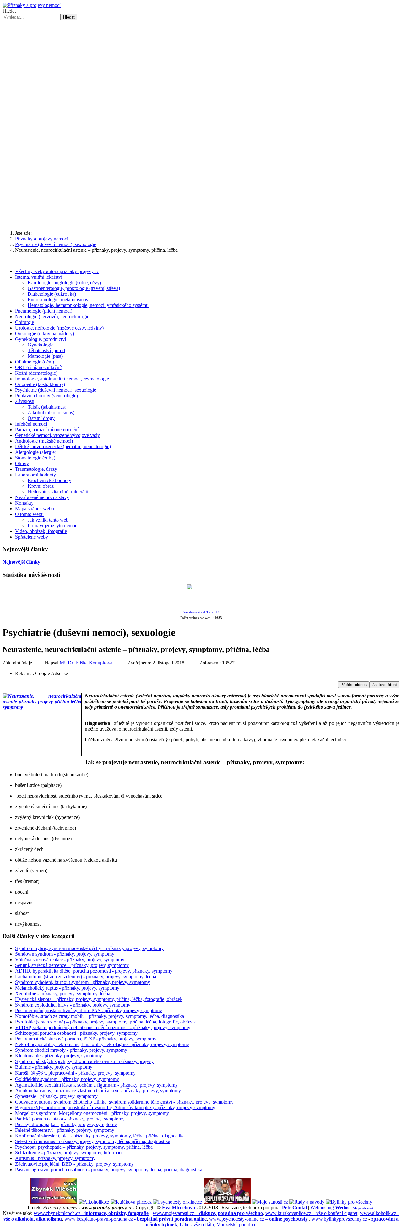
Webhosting (329, 1207)
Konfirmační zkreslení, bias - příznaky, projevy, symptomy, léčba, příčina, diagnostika (100, 1135)
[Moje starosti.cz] (270, 1202)
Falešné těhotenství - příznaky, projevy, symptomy (64, 1130)
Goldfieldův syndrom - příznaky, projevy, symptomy (67, 1079)
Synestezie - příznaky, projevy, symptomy (56, 1096)
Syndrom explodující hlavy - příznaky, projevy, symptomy (72, 1004)
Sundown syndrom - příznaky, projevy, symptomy (64, 954)
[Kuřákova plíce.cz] (131, 1202)
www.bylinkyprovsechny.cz (339, 1219)
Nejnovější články (21, 562)
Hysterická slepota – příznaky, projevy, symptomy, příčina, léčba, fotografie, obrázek (98, 999)
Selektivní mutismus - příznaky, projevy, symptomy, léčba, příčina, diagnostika (92, 1141)
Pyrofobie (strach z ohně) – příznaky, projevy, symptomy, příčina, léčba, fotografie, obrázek (105, 1021)
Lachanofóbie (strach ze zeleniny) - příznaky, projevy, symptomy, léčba (85, 976)
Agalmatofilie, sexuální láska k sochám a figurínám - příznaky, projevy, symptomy (96, 1085)
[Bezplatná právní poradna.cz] (227, 1202)
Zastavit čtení (384, 684)
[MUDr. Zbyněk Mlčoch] (53, 1202)
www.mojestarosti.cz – (208, 1213)
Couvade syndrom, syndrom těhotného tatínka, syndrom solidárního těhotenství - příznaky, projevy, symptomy (124, 1101)
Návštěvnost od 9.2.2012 (201, 612)
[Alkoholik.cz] (94, 1202)
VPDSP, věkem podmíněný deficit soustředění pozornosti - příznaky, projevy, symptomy (102, 1027)
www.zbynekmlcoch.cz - (91, 1213)
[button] (201, 114)
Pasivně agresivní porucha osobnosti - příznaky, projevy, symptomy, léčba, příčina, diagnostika (108, 1169)
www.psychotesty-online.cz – (258, 1219)
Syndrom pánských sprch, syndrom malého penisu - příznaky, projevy (84, 1061)
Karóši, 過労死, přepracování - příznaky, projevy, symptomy (75, 1073)
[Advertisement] (201, 176)
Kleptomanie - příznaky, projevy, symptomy (58, 1055)
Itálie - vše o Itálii (197, 1224)
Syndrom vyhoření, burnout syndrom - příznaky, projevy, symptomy (82, 982)
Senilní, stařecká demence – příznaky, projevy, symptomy (72, 965)
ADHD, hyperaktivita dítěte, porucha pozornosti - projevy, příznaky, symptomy (93, 971)
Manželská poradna (235, 1224)
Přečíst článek (353, 684)
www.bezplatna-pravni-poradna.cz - (135, 1219)
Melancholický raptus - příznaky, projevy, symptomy (67, 988)
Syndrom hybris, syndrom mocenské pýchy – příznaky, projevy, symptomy (89, 948)
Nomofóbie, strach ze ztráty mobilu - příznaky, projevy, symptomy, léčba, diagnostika (99, 1016)
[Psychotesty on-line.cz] (177, 1202)
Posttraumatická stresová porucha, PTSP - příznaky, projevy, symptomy (85, 1038)
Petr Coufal (294, 1207)
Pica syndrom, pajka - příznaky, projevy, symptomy (66, 1124)
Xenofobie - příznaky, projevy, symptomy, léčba (62, 993)
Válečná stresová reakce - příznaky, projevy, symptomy (69, 959)
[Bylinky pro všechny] (349, 1202)
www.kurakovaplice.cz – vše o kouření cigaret (311, 1213)
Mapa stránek (363, 1208)
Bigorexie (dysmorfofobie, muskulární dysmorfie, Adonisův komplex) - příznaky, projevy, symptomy (115, 1107)
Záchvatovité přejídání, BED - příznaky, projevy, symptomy (74, 1164)
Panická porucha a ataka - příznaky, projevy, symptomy (70, 1118)
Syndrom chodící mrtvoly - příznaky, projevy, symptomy (71, 1050)
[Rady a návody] (306, 1202)
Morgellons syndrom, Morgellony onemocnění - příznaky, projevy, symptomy (92, 1113)
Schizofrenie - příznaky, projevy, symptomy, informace (69, 1152)
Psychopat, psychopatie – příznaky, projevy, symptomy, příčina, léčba (84, 1147)
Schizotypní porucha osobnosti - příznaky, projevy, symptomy (76, 1033)
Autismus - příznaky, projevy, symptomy (55, 1158)
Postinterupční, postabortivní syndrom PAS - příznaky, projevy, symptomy (88, 1010)
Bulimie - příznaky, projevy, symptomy (53, 1067)
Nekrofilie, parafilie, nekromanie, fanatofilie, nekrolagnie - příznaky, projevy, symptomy (102, 1044)
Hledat (9, 10)
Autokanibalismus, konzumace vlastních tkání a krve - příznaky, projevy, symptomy (98, 1090)
